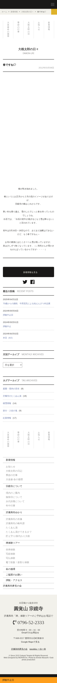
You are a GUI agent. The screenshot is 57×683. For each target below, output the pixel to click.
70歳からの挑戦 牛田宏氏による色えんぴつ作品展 (26, 303)
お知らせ (39, 25)
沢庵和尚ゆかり (14, 512)
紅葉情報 (7, 418)
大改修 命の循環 (8, 29)
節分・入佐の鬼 (10, 410)
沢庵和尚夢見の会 (12, 586)
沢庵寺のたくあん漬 (12, 396)
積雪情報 (7, 403)
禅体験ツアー (13, 543)
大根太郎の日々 (27, 12)
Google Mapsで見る (30, 642)
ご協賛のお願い (14, 574)
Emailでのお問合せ (30, 632)
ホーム (4, 12)
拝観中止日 (8, 315)
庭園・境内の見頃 (11, 388)
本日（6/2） (8, 338)
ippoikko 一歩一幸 (38, 649)
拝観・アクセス (14, 580)
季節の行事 (18, 27)
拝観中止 (7, 326)
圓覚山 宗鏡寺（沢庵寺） (8, 4)
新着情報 (14, 12)
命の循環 (10, 569)
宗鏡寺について (14, 486)
